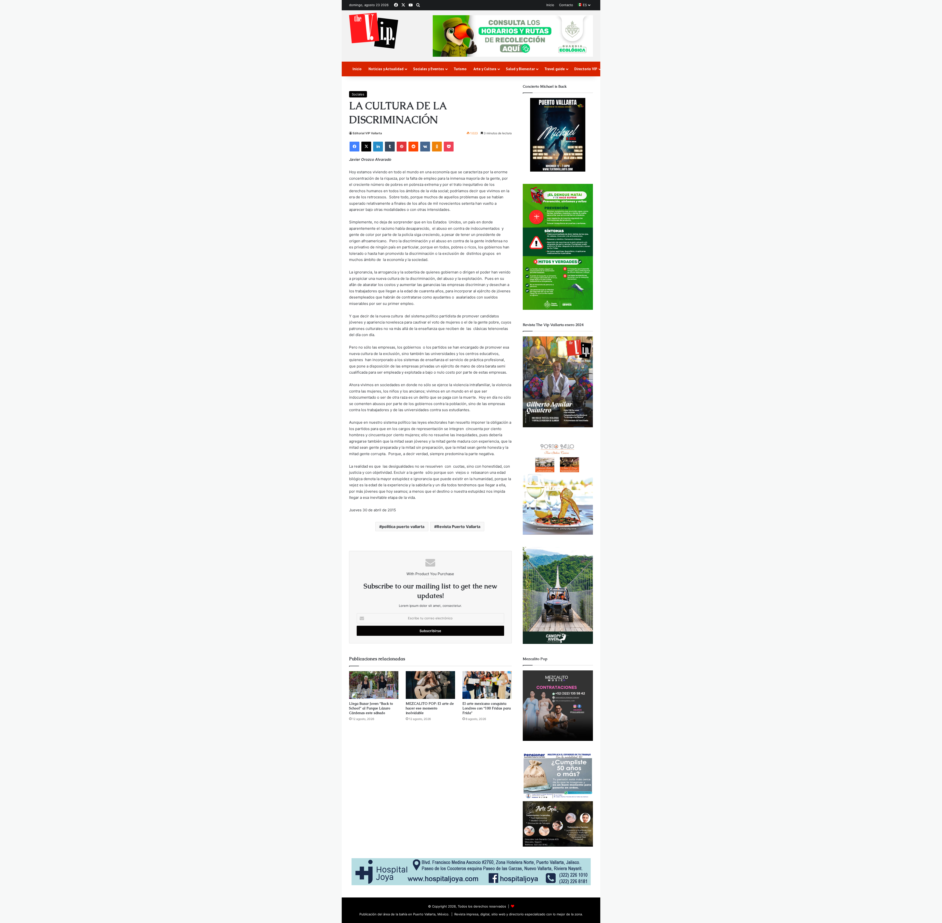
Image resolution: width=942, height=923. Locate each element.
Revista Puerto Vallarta (458, 526)
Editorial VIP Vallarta (367, 133)
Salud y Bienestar (520, 69)
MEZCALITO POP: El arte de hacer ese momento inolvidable (430, 708)
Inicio (550, 5)
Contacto (566, 5)
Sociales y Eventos (428, 69)
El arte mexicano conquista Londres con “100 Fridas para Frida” (486, 708)
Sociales (358, 94)
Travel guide (554, 69)
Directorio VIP (585, 69)
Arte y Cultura (484, 69)
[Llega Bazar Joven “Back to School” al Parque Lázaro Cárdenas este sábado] (373, 685)
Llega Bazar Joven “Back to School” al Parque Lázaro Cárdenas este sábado (371, 708)
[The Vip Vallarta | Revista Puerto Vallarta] (373, 31)
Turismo (460, 69)
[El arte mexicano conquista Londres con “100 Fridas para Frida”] (487, 685)
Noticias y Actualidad (386, 69)
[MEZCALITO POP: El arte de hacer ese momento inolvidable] (430, 685)
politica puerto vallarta (403, 526)
